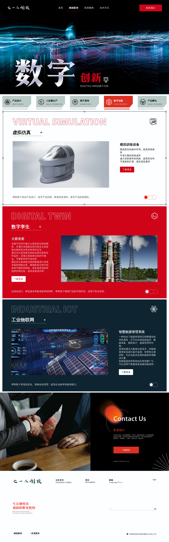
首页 (60, 8)
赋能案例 (73, 8)
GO (155, 509)
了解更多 (127, 169)
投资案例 (89, 8)
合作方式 (104, 8)
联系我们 (150, 8)
